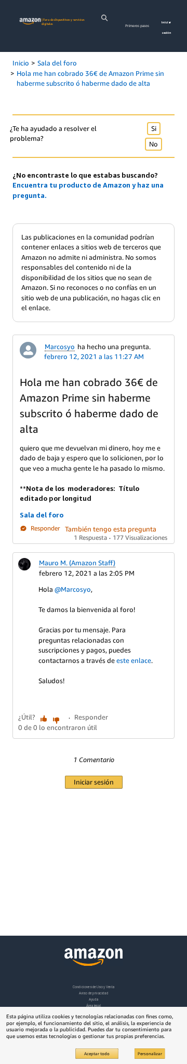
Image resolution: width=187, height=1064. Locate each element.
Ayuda (93, 999)
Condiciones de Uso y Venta (94, 987)
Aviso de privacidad (94, 993)
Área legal (93, 1005)
